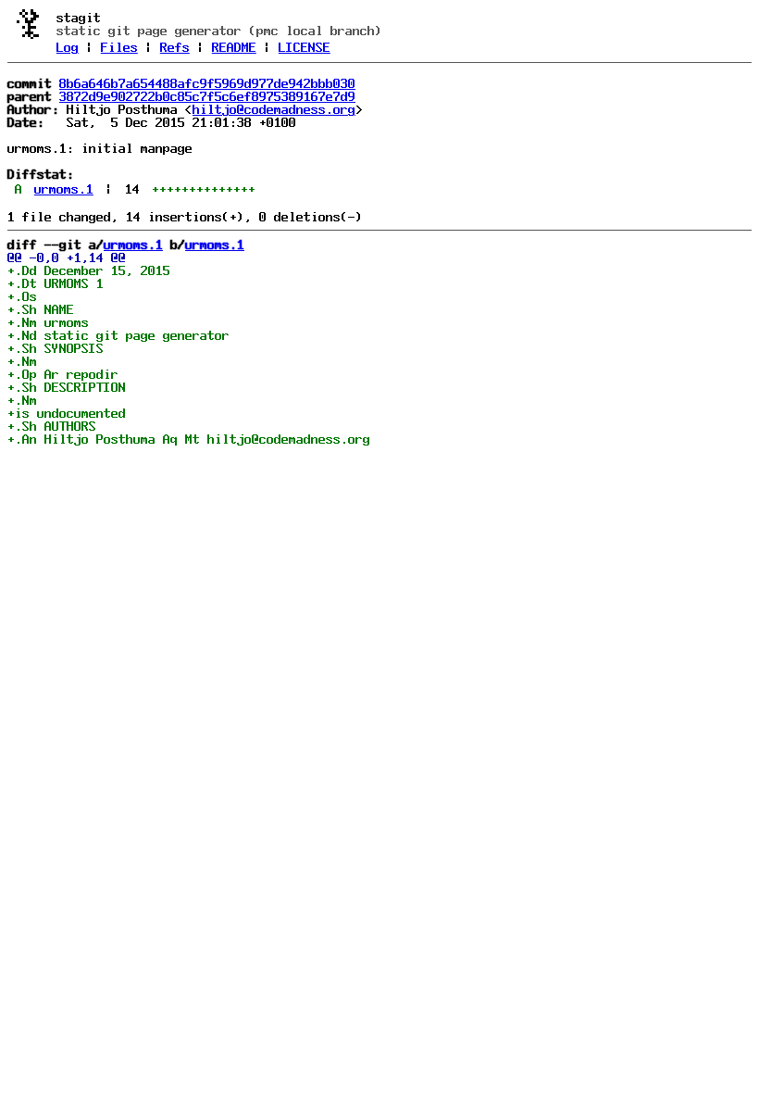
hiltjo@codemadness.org (274, 109)
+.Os (22, 296)
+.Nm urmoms (48, 322)
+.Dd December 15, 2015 (88, 270)
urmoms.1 (63, 188)
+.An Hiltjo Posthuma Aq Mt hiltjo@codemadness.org (188, 439)
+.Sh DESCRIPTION (66, 387)
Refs (175, 47)
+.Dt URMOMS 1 (55, 283)
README (234, 47)
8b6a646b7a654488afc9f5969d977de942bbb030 (207, 83)
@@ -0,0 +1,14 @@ (66, 257)
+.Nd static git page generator (118, 335)
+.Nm (22, 361)
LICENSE (304, 47)
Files (119, 47)
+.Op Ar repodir (62, 374)
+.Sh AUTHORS (51, 426)
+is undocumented (66, 413)
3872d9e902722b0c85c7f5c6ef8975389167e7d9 (207, 96)
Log (67, 47)
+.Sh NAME (40, 309)
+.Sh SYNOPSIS (55, 348)
